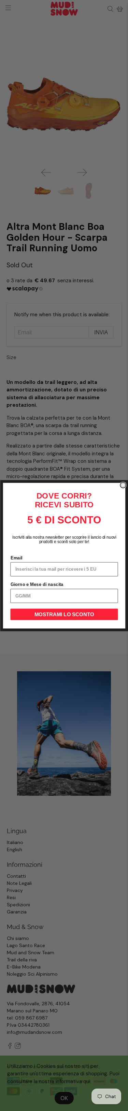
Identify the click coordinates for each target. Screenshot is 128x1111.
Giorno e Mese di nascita (36, 584)
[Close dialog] (123, 485)
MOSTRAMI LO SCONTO (64, 614)
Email (16, 557)
